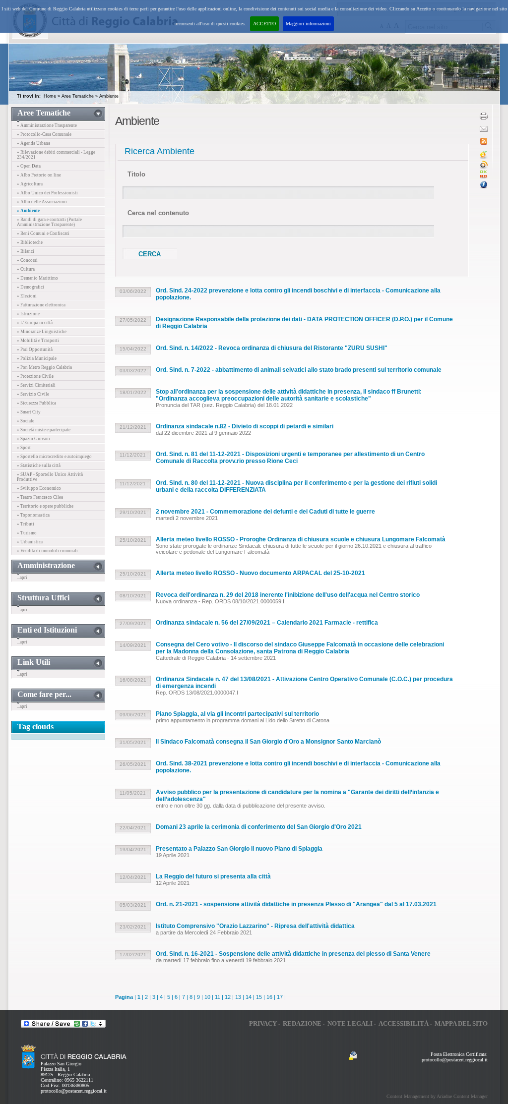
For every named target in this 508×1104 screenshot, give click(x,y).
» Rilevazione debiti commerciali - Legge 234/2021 (56, 155)
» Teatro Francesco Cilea (40, 497)
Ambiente (109, 96)
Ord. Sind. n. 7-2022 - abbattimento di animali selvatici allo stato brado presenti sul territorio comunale (299, 369)
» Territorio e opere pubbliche (45, 506)
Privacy (263, 1023)
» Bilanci (25, 251)
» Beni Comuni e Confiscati (43, 233)
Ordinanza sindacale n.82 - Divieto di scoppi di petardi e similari (244, 426)
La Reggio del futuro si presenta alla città (213, 876)
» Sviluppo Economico (39, 488)
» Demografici (30, 287)
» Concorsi (27, 260)
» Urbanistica (30, 541)
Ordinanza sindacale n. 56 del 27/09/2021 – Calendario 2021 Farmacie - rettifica (267, 622)
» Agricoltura (30, 183)
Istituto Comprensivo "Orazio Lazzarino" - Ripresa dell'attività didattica (255, 926)
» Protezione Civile (35, 376)
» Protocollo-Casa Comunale (44, 134)
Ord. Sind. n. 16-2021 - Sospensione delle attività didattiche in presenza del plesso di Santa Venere (293, 953)
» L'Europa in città (35, 322)
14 (249, 997)
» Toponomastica (33, 515)
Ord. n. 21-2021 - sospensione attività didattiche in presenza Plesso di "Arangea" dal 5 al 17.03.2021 (296, 904)
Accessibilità (404, 1023)
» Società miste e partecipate (43, 429)
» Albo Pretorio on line (39, 175)
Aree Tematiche (78, 96)
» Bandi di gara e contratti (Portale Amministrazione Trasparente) (49, 222)
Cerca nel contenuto (158, 213)
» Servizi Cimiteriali (36, 385)
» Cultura (26, 269)
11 (217, 997)
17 (280, 997)
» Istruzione (28, 313)
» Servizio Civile (33, 394)
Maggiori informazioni (308, 23)
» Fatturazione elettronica (41, 304)
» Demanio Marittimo (37, 278)
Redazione (302, 1023)
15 (259, 997)
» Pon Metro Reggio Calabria (44, 367)
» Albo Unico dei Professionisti (47, 192)
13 (238, 997)
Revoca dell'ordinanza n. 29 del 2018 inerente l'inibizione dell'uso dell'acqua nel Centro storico (288, 594)
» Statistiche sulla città (39, 465)
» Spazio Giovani (33, 438)
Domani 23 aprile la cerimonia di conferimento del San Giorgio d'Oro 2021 (259, 826)
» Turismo (27, 532)
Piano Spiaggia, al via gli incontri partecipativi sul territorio (237, 713)
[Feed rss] (483, 143)
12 (228, 997)
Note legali (350, 1023)
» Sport (24, 447)
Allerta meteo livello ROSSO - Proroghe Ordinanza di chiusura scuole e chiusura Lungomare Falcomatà (300, 539)
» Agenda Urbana (33, 143)
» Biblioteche (30, 242)
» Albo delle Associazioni (42, 201)
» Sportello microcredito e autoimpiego (54, 456)
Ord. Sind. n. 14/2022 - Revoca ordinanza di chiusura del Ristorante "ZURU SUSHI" (271, 348)
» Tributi (25, 524)
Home (50, 96)
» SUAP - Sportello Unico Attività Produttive (50, 477)
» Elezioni (27, 295)
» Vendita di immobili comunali (47, 550)
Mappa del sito (461, 1023)
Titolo (136, 174)
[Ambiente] (484, 176)
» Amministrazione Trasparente (47, 125)
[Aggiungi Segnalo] (484, 167)
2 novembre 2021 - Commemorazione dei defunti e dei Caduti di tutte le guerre (265, 511)
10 (207, 997)
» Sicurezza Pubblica (36, 403)
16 (269, 997)
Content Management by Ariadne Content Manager (437, 1096)
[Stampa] (484, 118)
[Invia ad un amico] (484, 130)
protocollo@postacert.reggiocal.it (74, 1091)
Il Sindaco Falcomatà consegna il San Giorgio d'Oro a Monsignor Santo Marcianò (268, 741)
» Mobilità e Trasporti (38, 340)
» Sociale (25, 420)
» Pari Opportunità (35, 349)
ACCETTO (264, 23)
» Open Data (29, 166)
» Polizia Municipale (37, 358)
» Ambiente (28, 210)
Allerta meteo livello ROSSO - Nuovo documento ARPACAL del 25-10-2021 (260, 573)
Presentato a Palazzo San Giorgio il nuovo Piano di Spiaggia (239, 848)
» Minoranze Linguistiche (41, 331)
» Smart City (29, 411)
